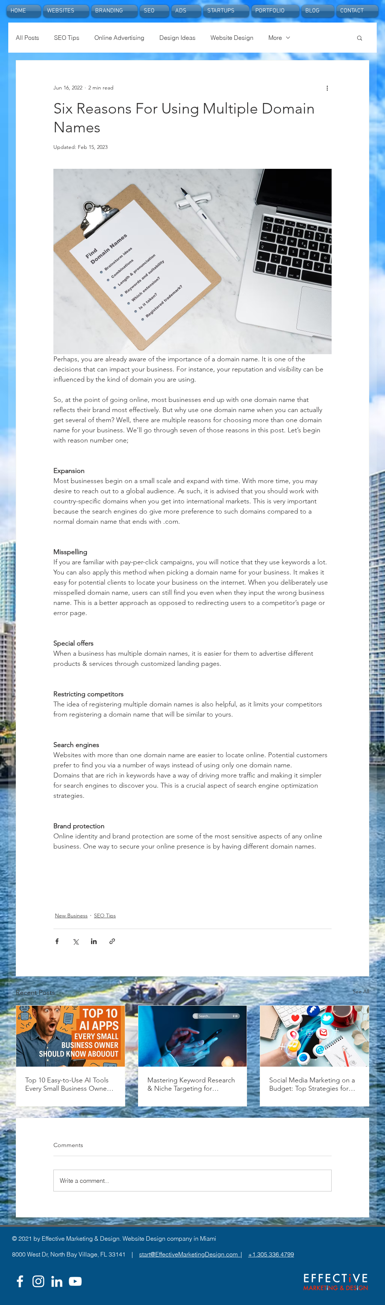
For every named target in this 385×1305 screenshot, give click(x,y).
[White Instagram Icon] (38, 1281)
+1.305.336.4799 (271, 1254)
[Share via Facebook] (57, 941)
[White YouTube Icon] (75, 1281)
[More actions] (327, 87)
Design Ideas (177, 37)
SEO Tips (66, 37)
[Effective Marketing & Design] (57, 1281)
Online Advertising (119, 37)
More (275, 37)
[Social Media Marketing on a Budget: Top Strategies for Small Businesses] (314, 1036)
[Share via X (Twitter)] (75, 941)
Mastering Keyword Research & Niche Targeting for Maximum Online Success (191, 1084)
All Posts (27, 37)
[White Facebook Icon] (20, 1281)
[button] (359, 38)
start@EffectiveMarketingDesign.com (190, 1254)
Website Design (232, 37)
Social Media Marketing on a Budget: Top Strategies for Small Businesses (312, 1084)
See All (361, 991)
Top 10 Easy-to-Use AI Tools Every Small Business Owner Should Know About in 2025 (67, 1084)
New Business (71, 915)
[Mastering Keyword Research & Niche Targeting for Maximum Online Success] (192, 1036)
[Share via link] (112, 941)
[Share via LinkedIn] (93, 941)
